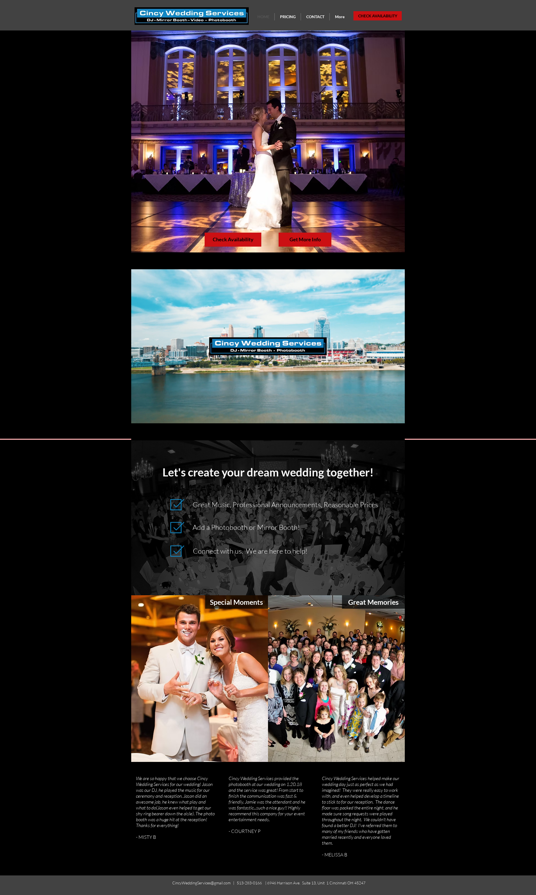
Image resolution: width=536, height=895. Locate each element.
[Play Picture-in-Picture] (387, 432)
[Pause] (138, 432)
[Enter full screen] (397, 432)
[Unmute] (148, 432)
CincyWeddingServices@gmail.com (201, 882)
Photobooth (229, 527)
